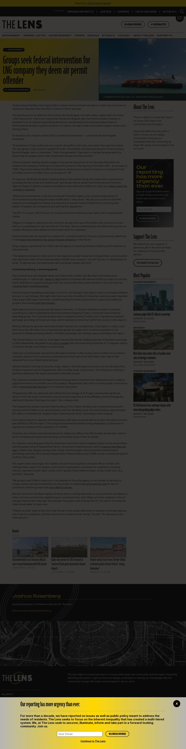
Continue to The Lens (93, 741)
